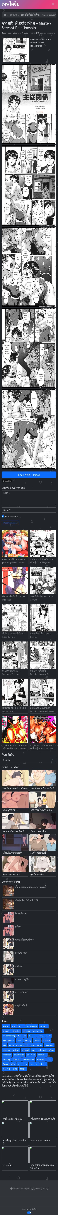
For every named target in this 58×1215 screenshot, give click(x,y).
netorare (6, 1050)
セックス (34, 1064)
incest (19, 1040)
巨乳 (15, 1069)
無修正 (23, 1069)
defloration (38, 1031)
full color (22, 1035)
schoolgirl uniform (46, 1050)
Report (26, 1188)
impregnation (8, 1040)
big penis (43, 1026)
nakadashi (49, 1045)
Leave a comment (47, 32)
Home (16, 1188)
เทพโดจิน (11, 4)
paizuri (16, 1050)
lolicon (37, 1040)
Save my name (11, 516)
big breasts (32, 1026)
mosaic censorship (17, 1045)
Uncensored (28, 1059)
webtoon (41, 1059)
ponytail (25, 1050)
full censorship (9, 1035)
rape (33, 1050)
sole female (19, 1054)
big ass (21, 1026)
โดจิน (13, 1064)
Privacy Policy (41, 1188)
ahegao (6, 1026)
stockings (42, 1054)
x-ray (49, 1059)
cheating (16, 1031)
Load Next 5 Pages (29, 475)
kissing (28, 1040)
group (41, 1035)
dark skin (26, 1031)
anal (14, 1026)
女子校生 (6, 1069)
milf (4, 1045)
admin (33, 32)
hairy (48, 1035)
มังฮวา (5, 1064)
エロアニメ (22, 1064)
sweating (6, 1059)
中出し (43, 1064)
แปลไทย (13, 14)
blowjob (6, 1031)
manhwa (46, 1040)
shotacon (7, 1054)
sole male (31, 1054)
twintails (17, 1059)
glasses (32, 1035)
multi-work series (35, 1045)
